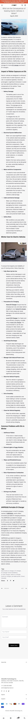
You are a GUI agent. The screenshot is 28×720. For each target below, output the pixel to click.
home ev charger (6, 576)
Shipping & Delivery (6, 702)
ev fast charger (5, 574)
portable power (16, 576)
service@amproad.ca (7, 688)
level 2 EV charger (16, 322)
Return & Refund (6, 705)
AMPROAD (10, 513)
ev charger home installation (9, 572)
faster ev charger (15, 574)
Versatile (3, 578)
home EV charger (21, 309)
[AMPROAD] (14, 5)
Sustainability (5, 701)
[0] (17, 718)
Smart (23, 576)
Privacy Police (5, 710)
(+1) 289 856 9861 (6, 685)
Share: (3, 580)
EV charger (15, 65)
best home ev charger (7, 571)
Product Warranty (6, 707)
